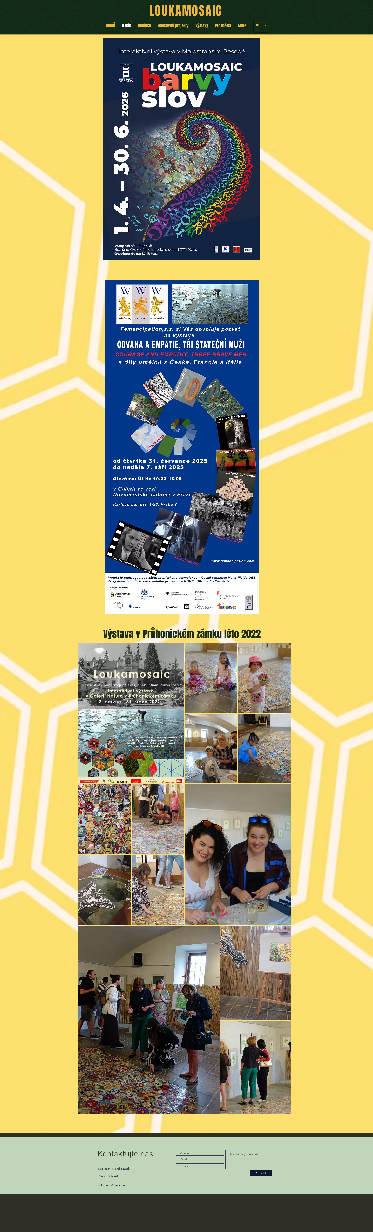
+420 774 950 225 (108, 1175)
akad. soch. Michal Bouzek (114, 1168)
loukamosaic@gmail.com (112, 1185)
